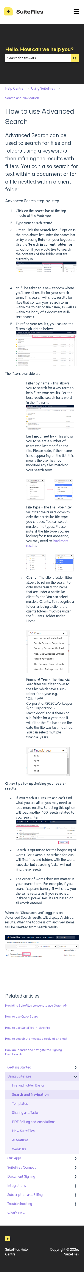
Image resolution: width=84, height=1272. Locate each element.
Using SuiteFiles (43, 88)
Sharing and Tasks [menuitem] (25, 1112)
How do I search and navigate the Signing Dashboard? (33, 1052)
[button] (75, 1067)
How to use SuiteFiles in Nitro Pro (27, 1028)
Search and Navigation (22, 98)
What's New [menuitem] (16, 1213)
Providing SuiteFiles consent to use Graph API (36, 1005)
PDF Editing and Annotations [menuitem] (33, 1122)
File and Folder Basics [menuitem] (28, 1085)
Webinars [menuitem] (19, 1149)
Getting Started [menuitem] (19, 1067)
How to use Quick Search (22, 1016)
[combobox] (38, 58)
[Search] (75, 58)
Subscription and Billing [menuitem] (25, 1194)
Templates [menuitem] (20, 1103)
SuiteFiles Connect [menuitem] (21, 1167)
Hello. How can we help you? (39, 49)
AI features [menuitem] (20, 1140)
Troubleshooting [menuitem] (19, 1204)
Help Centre (14, 88)
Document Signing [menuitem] (21, 1176)
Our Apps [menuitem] (14, 1158)
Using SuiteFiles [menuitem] (19, 1076)
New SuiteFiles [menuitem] (23, 1131)
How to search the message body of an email (36, 1039)
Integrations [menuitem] (16, 1185)
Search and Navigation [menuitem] (30, 1094)
